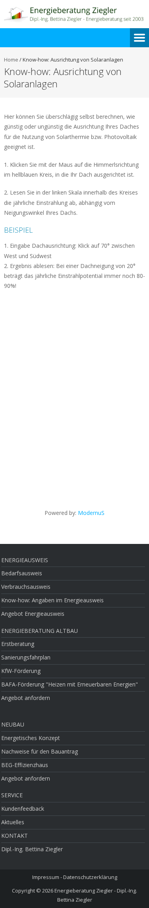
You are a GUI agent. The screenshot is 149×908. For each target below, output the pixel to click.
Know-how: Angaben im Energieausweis (52, 600)
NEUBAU (12, 724)
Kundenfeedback (22, 808)
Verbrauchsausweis (25, 586)
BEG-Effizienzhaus (24, 765)
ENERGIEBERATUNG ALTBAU (39, 630)
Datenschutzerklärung (90, 877)
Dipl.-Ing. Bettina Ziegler (32, 849)
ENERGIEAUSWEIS (24, 560)
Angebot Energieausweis (32, 613)
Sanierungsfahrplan (25, 657)
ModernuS (91, 513)
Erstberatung (17, 644)
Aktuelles (12, 822)
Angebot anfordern (25, 698)
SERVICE (12, 795)
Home (11, 59)
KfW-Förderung (21, 671)
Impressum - (47, 877)
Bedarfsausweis (21, 573)
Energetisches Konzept (30, 738)
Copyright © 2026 (33, 890)
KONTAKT (14, 835)
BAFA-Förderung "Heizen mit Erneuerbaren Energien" (69, 684)
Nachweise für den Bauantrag (39, 751)
